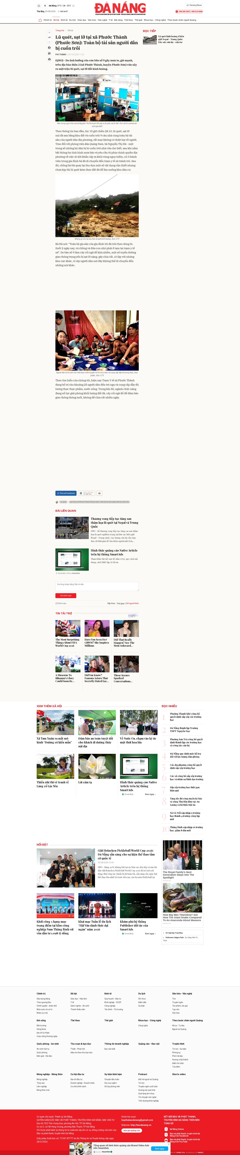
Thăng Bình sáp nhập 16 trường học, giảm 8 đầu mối (186, 829)
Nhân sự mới (42, 1013)
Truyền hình (178, 1044)
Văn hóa (175, 1013)
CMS (180, 1152)
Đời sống (118, 20)
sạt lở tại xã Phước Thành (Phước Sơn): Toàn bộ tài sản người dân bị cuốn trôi (99, 502)
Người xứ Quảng (179, 1029)
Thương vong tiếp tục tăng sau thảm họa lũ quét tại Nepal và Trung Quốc (114, 522)
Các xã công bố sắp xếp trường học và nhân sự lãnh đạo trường (186, 778)
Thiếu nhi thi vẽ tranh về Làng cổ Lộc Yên (53, 784)
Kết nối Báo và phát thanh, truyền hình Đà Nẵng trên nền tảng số (181, 1120)
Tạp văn (175, 1009)
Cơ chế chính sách (78, 1086)
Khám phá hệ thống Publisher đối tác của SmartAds (134, 925)
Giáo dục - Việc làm (79, 999)
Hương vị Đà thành (180, 1059)
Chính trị (47, 20)
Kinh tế (64, 20)
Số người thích (132, 603)
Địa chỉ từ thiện (43, 1033)
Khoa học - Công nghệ (155, 20)
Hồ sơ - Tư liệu (178, 1025)
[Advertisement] (97, 289)
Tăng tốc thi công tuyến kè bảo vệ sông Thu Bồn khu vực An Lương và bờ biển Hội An (186, 801)
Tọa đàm (176, 1067)
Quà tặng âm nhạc (146, 1093)
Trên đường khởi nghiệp (148, 1101)
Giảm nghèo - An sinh (80, 1006)
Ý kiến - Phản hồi (78, 1049)
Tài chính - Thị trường (113, 1009)
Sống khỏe (41, 1029)
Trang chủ (59, 30)
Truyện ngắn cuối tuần (148, 1086)
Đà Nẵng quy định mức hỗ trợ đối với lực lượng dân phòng (185, 755)
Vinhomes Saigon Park (175, 937)
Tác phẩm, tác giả (180, 1006)
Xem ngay (159, 1148)
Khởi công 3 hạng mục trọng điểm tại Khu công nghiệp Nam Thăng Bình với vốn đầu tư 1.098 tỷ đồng (55, 927)
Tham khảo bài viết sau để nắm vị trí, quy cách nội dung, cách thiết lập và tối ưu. (114, 560)
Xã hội (56, 20)
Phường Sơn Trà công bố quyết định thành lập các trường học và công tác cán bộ (186, 742)
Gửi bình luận (66, 595)
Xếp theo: (111, 603)
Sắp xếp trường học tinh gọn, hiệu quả (185, 789)
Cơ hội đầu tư (77, 1074)
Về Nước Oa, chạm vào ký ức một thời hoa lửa (138, 740)
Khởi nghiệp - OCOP (112, 1002)
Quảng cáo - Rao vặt (148, 1044)
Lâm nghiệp (42, 1086)
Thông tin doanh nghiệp (116, 1044)
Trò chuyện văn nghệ (147, 1097)
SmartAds (106, 1152)
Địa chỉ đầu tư (76, 1079)
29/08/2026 (46, 11)
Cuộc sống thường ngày (47, 1036)
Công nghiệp (109, 1006)
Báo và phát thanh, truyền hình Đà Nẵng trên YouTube (185, 1140)
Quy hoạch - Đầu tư (112, 999)
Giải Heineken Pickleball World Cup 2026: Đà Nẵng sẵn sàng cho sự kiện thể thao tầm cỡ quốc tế (126, 854)
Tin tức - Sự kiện (179, 1049)
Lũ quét (63, 502)
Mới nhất (64, 12)
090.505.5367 (184, 11)
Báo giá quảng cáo (132, 1130)
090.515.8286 (197, 11)
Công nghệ (143, 1025)
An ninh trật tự (43, 1049)
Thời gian (121, 603)
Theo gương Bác (44, 1002)
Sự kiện (141, 1006)
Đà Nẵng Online (177, 1129)
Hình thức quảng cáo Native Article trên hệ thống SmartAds (114, 552)
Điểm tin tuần (178, 1063)
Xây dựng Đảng (43, 999)
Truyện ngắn (177, 1002)
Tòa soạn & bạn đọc (81, 1044)
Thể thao (128, 20)
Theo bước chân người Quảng (181, 20)
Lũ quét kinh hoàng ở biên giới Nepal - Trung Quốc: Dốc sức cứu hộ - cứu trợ (171, 39)
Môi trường (41, 1025)
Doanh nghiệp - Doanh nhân (83, 1083)
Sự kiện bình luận (113, 1074)
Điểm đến (142, 1002)
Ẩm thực (142, 999)
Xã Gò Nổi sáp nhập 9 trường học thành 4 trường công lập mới (185, 816)
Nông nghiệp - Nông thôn (49, 1074)
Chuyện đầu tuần (111, 1079)
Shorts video (179, 1074)
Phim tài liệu (177, 1056)
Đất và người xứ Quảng (148, 1079)
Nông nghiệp (42, 1079)
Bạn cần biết (109, 1049)
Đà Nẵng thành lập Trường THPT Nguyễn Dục (184, 730)
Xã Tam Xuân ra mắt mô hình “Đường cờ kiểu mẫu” (54, 740)
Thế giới (138, 20)
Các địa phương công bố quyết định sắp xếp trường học (186, 766)
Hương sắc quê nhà (146, 1090)
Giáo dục (82, 20)
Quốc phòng (42, 1052)
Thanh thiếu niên (78, 1009)
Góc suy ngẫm (110, 1083)
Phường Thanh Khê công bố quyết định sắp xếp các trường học (185, 716)
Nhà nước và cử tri (44, 1009)
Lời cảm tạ (85, 782)
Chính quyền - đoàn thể (47, 1006)
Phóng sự (176, 1052)
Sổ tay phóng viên (112, 1086)
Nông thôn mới (43, 1090)
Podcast (142, 1074)
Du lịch (72, 20)
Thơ (174, 999)
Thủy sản (41, 1083)
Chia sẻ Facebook (67, 493)
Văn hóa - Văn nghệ (97, 20)
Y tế (110, 20)
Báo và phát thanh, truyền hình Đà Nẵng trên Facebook (185, 1134)
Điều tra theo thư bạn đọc (81, 1052)
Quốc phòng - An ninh (48, 1044)
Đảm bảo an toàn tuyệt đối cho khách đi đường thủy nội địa (95, 742)
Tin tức (141, 1083)
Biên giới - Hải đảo (44, 1056)
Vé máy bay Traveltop (174, 933)
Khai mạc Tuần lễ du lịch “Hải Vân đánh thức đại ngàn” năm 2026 (94, 925)
